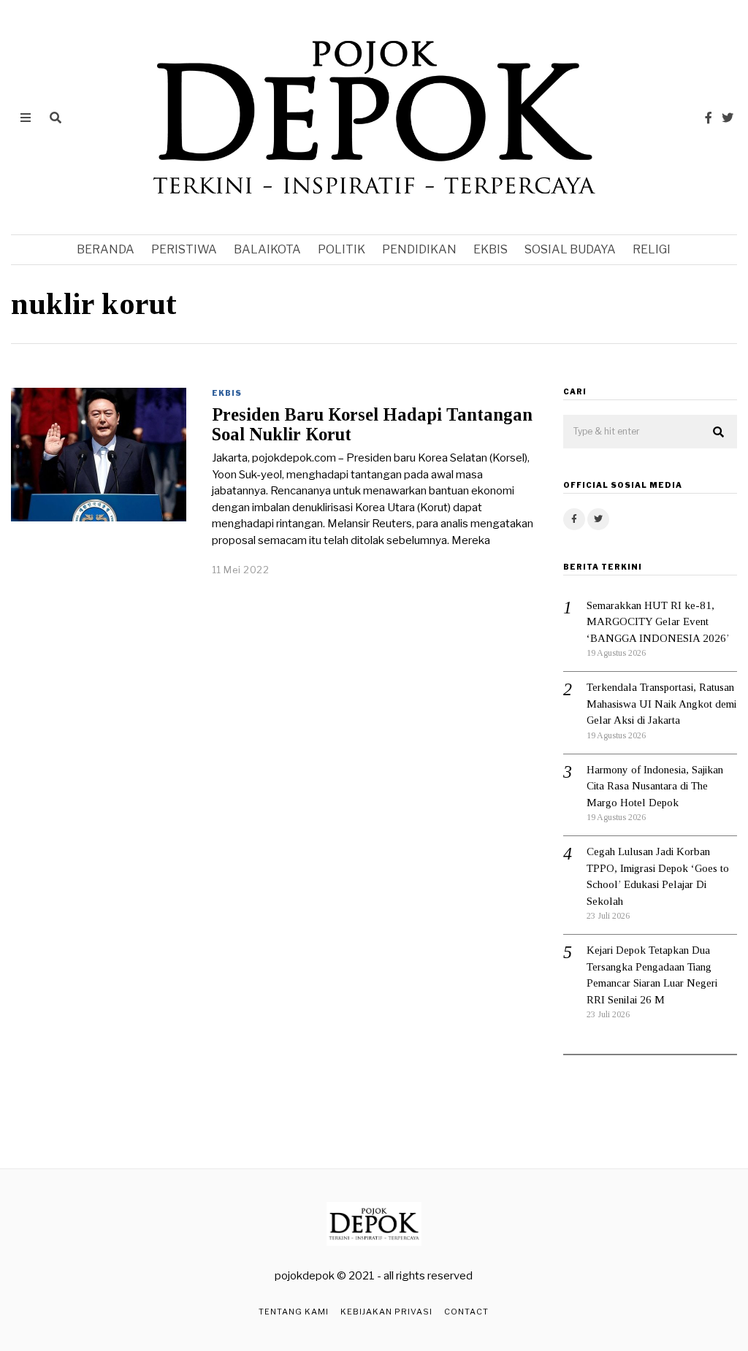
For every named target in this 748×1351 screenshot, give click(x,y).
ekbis (490, 249)
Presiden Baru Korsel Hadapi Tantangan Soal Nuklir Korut (372, 424)
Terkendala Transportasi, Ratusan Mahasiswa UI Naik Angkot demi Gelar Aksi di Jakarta (661, 703)
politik (341, 249)
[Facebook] (708, 117)
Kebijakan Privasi (386, 1311)
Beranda (105, 249)
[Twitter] (727, 117)
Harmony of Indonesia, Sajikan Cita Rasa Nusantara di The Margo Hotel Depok (655, 786)
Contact (466, 1311)
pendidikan (419, 249)
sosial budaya (570, 249)
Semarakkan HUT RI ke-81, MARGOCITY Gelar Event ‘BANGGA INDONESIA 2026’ (658, 622)
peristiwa (184, 249)
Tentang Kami (294, 1311)
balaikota (267, 249)
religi (652, 249)
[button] (719, 432)
